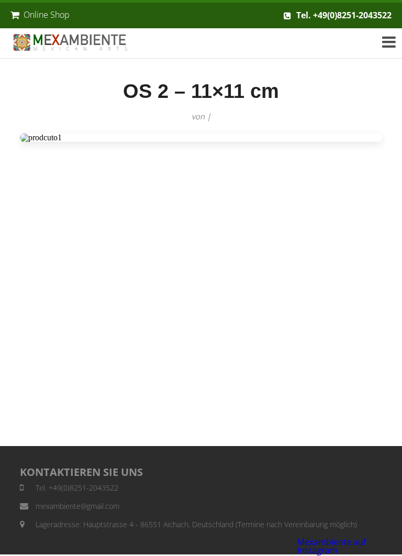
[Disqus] (201, 294)
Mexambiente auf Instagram (331, 546)
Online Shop (47, 14)
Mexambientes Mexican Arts (77, 43)
